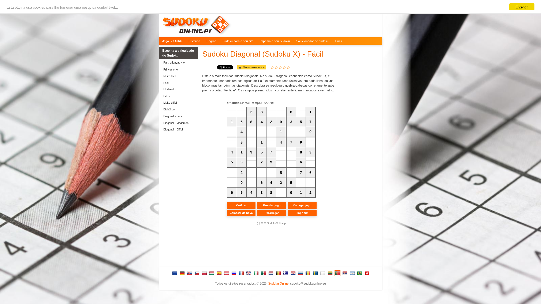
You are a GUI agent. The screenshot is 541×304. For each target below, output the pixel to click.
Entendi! (521, 7)
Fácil (166, 82)
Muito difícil (170, 102)
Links (338, 41)
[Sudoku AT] (227, 273)
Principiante (170, 69)
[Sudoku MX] (263, 273)
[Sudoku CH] (367, 273)
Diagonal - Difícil (173, 129)
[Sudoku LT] (330, 273)
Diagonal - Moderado (176, 123)
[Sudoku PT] (337, 273)
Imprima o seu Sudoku (275, 41)
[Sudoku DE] (182, 273)
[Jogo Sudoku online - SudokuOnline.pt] (197, 26)
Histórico (194, 41)
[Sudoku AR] (352, 273)
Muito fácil (169, 76)
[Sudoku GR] (286, 273)
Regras (211, 41)
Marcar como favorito (254, 67)
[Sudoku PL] (204, 273)
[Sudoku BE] (278, 273)
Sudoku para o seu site (238, 41)
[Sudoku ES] (219, 273)
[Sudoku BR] (360, 273)
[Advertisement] (177, 200)
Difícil (166, 96)
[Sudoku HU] (212, 273)
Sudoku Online (278, 283)
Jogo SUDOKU (172, 41)
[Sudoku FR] (241, 273)
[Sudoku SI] (300, 273)
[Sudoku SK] (190, 273)
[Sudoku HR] (293, 273)
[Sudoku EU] (175, 273)
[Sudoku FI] (323, 273)
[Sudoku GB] (249, 273)
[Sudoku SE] (315, 273)
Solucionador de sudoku (312, 41)
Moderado (169, 89)
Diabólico (169, 109)
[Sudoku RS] (345, 273)
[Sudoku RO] (308, 273)
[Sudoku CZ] (197, 273)
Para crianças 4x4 (174, 62)
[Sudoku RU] (234, 273)
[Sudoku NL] (271, 273)
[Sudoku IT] (256, 273)
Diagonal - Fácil (172, 116)
